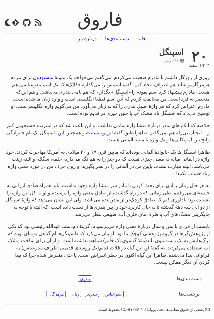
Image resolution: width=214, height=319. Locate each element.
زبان (75, 294)
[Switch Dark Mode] (8, 23)
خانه (141, 38)
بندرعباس (113, 294)
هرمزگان (56, 294)
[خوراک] (38, 23)
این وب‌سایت (99, 132)
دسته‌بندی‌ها (117, 38)
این (61, 132)
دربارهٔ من (86, 38)
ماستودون (43, 77)
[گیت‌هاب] (27, 23)
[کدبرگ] (15, 23)
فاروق (100, 18)
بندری (85, 278)
